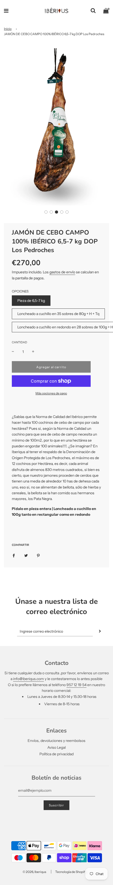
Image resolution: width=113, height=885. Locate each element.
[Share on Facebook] (13, 555)
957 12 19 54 (76, 684)
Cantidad (19, 342)
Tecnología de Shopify (70, 872)
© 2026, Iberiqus (34, 872)
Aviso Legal (56, 747)
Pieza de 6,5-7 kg (31, 300)
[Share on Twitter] (26, 555)
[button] (46, 212)
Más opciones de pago (51, 393)
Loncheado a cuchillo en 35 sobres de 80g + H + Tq (58, 313)
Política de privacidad (56, 754)
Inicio (8, 29)
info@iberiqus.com (28, 678)
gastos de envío (62, 272)
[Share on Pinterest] (38, 555)
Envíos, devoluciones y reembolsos (56, 740)
